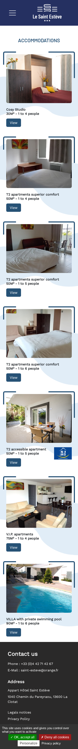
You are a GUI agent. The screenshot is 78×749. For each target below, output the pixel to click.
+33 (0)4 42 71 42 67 (37, 664)
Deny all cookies (56, 737)
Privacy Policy (19, 719)
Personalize (28, 743)
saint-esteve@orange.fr (39, 670)
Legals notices (19, 712)
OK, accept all (24, 737)
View (13, 123)
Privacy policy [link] (51, 743)
